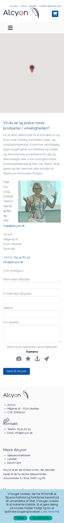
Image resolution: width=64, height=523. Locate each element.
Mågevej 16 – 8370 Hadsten (23, 408)
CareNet (12, 459)
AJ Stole (24, 478)
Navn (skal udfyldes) (16, 279)
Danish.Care (14, 462)
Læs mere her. (50, 511)
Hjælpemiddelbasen (19, 455)
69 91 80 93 (22, 257)
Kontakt (33, 6)
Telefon (8, 308)
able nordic (32, 469)
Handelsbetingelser (50, 6)
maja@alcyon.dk (14, 226)
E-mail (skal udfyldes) (17, 293)
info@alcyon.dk (13, 262)
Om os (23, 6)
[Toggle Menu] (32, 27)
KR (43, 478)
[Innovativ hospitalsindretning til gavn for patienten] (21, 12)
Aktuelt (14, 6)
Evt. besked (10, 322)
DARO (33, 478)
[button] (32, 69)
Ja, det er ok (41, 518)
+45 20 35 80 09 (7, 210)
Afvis (20, 518)
